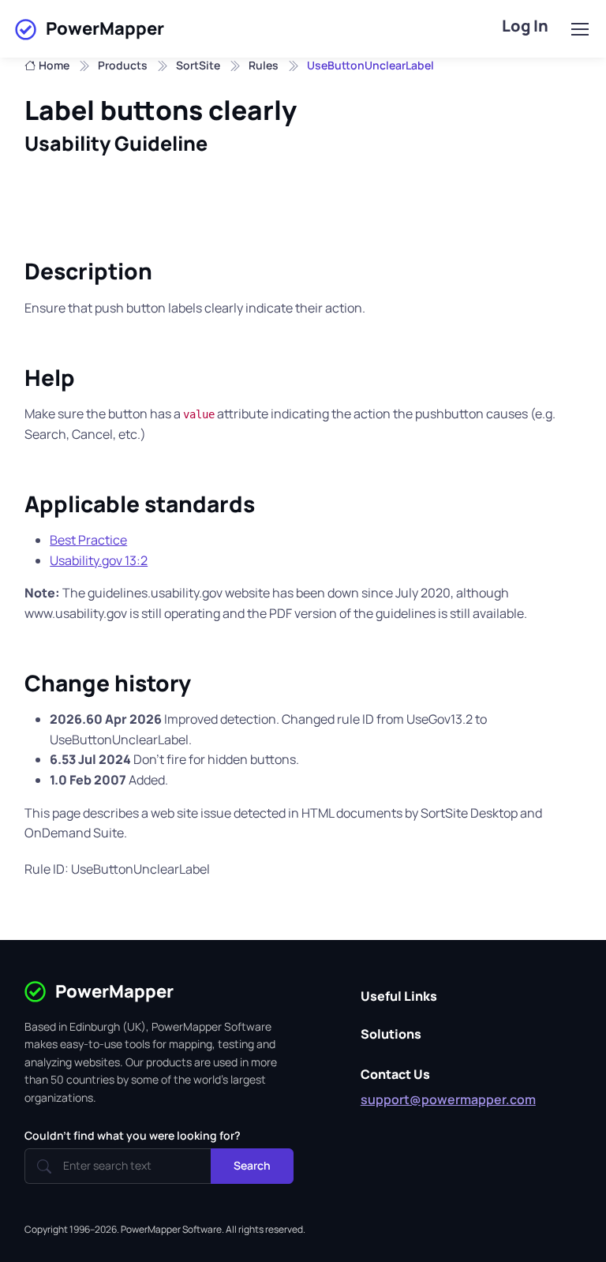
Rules (264, 65)
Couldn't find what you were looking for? (132, 1135)
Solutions (391, 1034)
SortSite (198, 65)
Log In (525, 25)
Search (252, 1165)
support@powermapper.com (448, 1099)
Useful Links (399, 996)
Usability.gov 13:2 (99, 560)
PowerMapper (105, 28)
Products (123, 65)
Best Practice (88, 540)
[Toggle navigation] (579, 29)
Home (54, 65)
